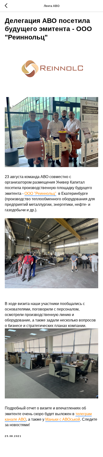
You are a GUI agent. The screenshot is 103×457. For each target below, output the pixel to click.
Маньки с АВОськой (62, 419)
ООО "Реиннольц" (40, 193)
